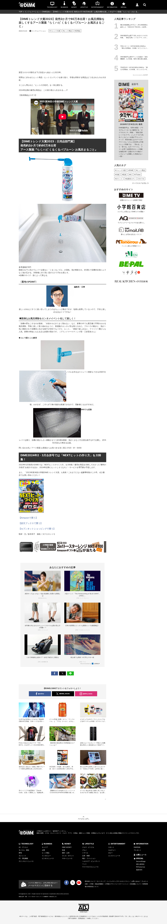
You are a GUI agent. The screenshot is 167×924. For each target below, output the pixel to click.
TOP (20, 12)
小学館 (91, 884)
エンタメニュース (114, 856)
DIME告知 (46, 12)
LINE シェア (70, 673)
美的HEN (139, 870)
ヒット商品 (45, 853)
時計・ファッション (89, 858)
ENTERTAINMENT (118, 844)
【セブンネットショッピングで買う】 (37, 528)
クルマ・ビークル (88, 847)
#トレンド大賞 (55, 31)
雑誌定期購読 (99, 884)
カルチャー (112, 850)
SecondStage (141, 861)
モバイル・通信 (24, 850)
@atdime (41, 694)
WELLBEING (140, 864)
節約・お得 (65, 853)
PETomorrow (140, 867)
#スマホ (141, 179)
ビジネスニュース (48, 858)
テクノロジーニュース (26, 861)
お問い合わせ (135, 881)
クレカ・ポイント (68, 856)
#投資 (124, 174)
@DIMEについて (90, 881)
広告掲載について (135, 884)
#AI (130, 174)
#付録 (117, 174)
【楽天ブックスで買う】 (30, 523)
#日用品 (77, 31)
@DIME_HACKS (64, 694)
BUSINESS (48, 844)
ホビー (110, 853)
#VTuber (137, 174)
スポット (111, 847)
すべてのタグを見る (139, 183)
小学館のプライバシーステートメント (116, 884)
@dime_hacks (87, 694)
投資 (63, 850)
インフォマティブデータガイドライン (118, 881)
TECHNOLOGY (27, 844)
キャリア (45, 847)
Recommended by (85, 663)
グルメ (84, 850)
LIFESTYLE (89, 844)
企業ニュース (141, 855)
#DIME (130, 170)
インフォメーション (32, 12)
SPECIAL (139, 858)
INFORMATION (142, 844)
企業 (43, 850)
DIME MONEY (67, 847)
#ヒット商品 (67, 31)
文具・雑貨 (86, 856)
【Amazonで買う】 (28, 517)
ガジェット (22, 856)
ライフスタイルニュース (90, 867)
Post (62, 673)
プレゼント (137, 850)
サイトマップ (101, 881)
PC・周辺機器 (23, 858)
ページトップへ (83, 819)
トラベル (85, 853)
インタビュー (46, 856)
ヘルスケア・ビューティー (91, 861)
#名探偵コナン (130, 179)
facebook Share (54, 673)
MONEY (67, 844)
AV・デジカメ (23, 847)
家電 (20, 853)
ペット (84, 864)
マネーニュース (67, 858)
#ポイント (118, 179)
